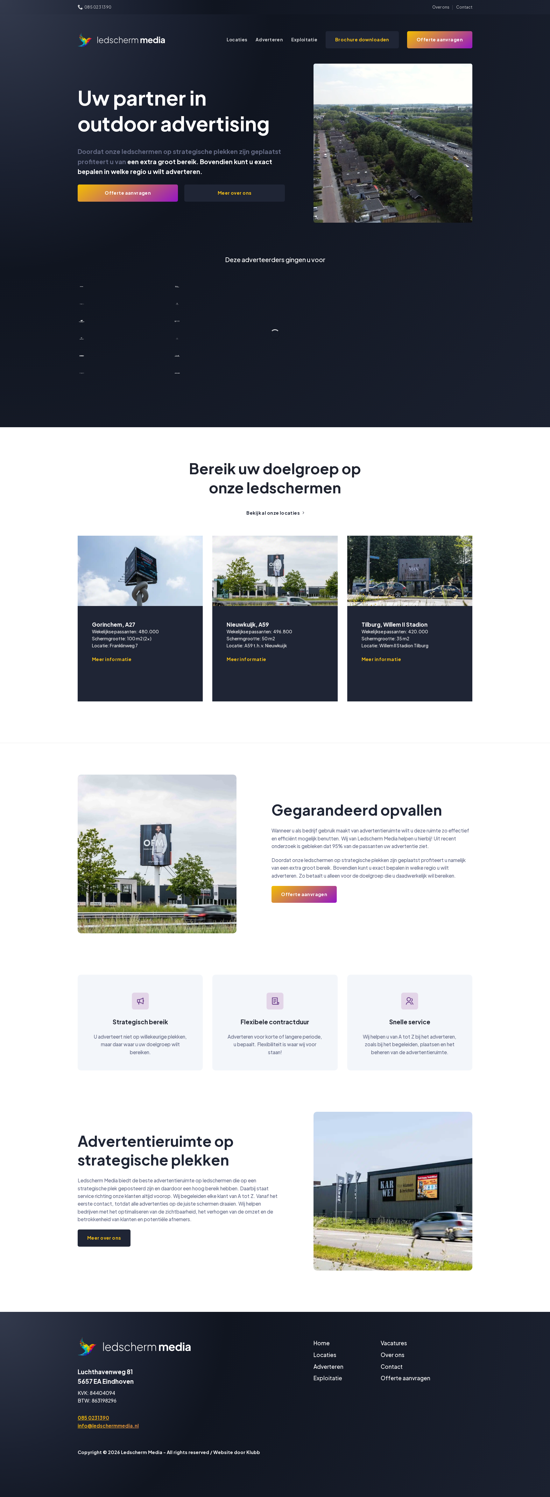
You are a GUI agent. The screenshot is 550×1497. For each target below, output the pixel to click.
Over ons (440, 7)
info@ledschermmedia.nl (108, 1426)
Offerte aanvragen (405, 1378)
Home (322, 1343)
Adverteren (269, 39)
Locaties (237, 39)
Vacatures (394, 1343)
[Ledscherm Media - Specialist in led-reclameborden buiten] (121, 40)
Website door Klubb (236, 1452)
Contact (464, 7)
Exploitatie (304, 39)
